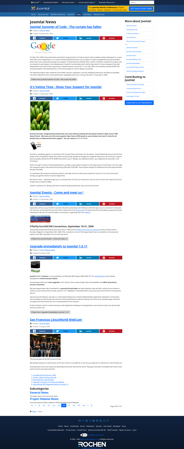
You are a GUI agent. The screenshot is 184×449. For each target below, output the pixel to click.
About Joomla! (43, 14)
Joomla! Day (80, 210)
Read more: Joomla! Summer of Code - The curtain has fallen (54, 79)
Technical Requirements (135, 71)
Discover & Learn (68, 2)
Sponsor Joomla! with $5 (97, 430)
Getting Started (132, 29)
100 (44, 405)
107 (78, 405)
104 (63, 405)
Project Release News (47, 250)
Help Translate (112, 430)
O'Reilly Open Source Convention (88, 230)
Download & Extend (50, 2)
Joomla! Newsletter (133, 63)
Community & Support (86, 2)
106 (73, 405)
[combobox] (141, 2)
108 (83, 405)
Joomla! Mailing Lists (133, 59)
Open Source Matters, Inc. (89, 439)
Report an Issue (125, 430)
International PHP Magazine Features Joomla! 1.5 (50, 384)
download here (100, 276)
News (79, 14)
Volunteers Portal (132, 96)
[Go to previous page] (35, 405)
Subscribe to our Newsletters (139, 102)
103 (59, 405)
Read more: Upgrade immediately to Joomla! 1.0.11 (50, 312)
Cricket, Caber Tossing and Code (44, 377)
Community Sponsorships (135, 92)
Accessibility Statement (56, 430)
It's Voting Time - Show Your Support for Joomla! (66, 87)
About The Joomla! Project (135, 41)
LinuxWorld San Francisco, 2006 (44, 375)
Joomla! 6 (71, 14)
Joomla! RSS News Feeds (135, 67)
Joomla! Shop (131, 55)
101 (49, 405)
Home (33, 14)
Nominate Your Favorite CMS (43, 380)
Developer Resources (107, 2)
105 (68, 405)
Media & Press (99, 14)
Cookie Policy (82, 430)
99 (39, 405)
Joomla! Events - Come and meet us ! (56, 192)
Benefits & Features (58, 14)
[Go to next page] (88, 405)
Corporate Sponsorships (135, 84)
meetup (87, 212)
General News (45, 30)
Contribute (87, 14)
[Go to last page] (92, 405)
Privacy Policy (71, 430)
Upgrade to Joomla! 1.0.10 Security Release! (48, 382)
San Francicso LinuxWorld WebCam (56, 320)
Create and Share (132, 33)
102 (54, 405)
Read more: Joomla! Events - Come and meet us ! (49, 239)
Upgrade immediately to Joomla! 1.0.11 (58, 246)
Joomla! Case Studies (133, 51)
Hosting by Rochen (92, 448)
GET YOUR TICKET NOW (141, 8)
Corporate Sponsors (133, 88)
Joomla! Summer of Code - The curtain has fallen (65, 27)
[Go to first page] (32, 405)
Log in (134, 430)
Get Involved (131, 37)
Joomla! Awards (132, 48)
